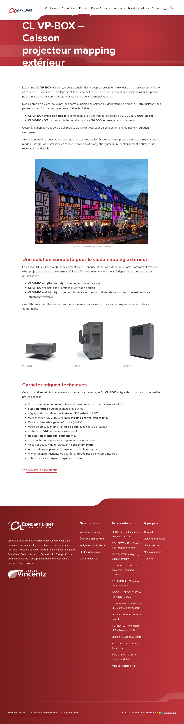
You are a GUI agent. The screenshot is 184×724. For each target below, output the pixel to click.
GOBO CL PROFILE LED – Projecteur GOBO (126, 594)
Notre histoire (151, 545)
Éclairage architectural (92, 538)
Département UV (89, 558)
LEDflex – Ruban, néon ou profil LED (127, 617)
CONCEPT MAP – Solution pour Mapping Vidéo (127, 545)
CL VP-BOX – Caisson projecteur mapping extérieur (124, 570)
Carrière (148, 558)
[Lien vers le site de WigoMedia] (167, 712)
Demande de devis (154, 538)
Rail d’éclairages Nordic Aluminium (125, 646)
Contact (148, 532)
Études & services (90, 552)
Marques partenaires (123, 665)
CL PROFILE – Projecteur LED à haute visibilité (125, 628)
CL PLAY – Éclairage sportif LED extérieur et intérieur (127, 605)
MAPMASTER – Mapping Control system (125, 556)
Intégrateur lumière (90, 532)
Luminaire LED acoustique (126, 636)
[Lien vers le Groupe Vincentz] (27, 574)
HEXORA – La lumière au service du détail (126, 534)
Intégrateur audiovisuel (92, 545)
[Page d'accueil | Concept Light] (20, 10)
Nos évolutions (152, 552)
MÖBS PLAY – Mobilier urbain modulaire (124, 657)
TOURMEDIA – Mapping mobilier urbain (125, 583)
